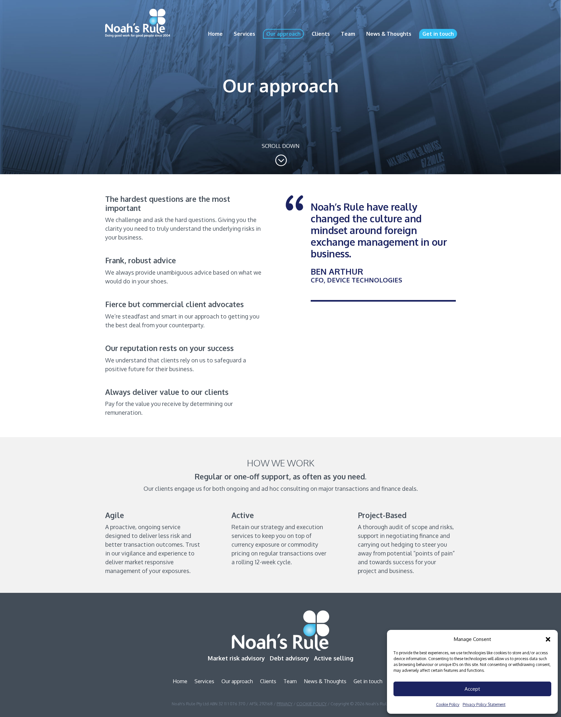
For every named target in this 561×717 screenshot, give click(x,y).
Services (244, 34)
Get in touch (438, 34)
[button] (548, 639)
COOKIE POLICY (311, 703)
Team (348, 34)
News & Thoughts (388, 34)
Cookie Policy (447, 704)
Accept (472, 689)
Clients (321, 34)
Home (215, 34)
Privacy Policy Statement (484, 704)
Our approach (283, 34)
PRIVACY (285, 703)
